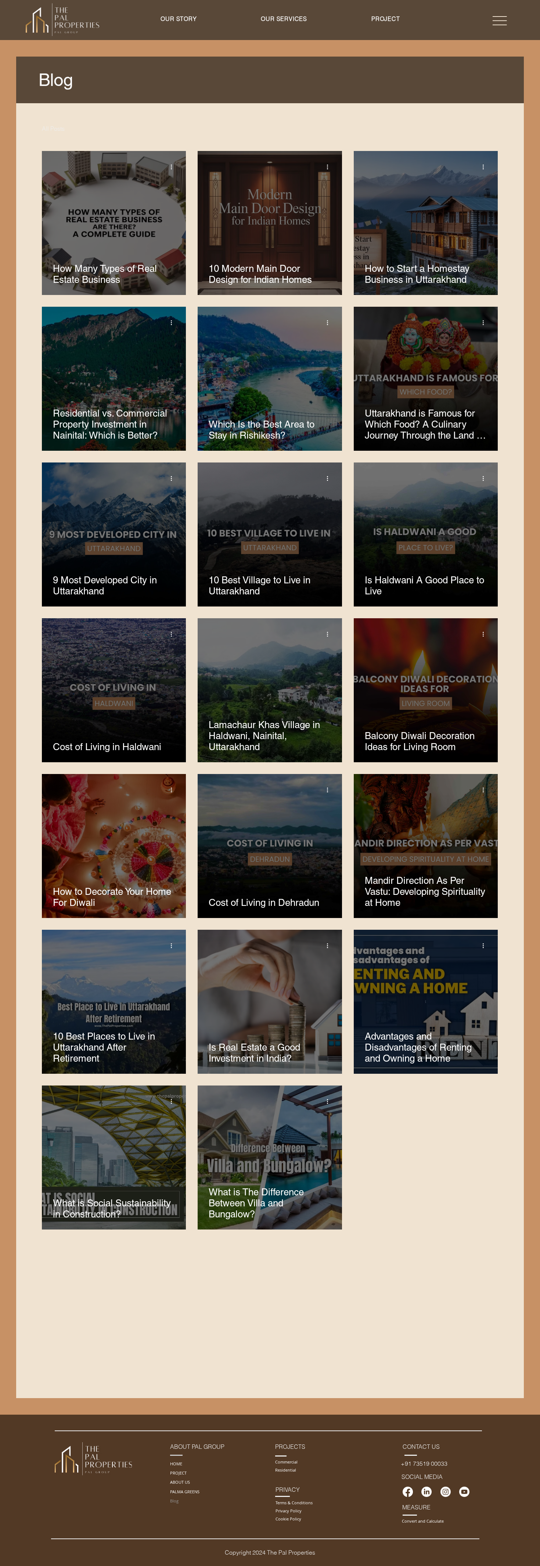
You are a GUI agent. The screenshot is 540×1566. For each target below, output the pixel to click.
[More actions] (173, 167)
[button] (179, 18)
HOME (176, 1463)
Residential (285, 1470)
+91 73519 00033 (424, 1463)
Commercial (286, 1462)
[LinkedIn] (426, 1492)
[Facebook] (408, 1492)
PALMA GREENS (184, 1491)
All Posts (53, 128)
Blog (174, 1501)
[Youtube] (464, 1492)
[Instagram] (445, 1492)
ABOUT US (180, 1482)
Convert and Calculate (423, 1521)
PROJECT (178, 1473)
